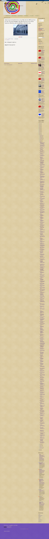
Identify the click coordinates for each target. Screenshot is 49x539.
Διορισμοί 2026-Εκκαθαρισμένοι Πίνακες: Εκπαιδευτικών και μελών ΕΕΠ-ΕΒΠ (43, 73)
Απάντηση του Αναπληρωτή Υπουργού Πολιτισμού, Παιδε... (42, 229)
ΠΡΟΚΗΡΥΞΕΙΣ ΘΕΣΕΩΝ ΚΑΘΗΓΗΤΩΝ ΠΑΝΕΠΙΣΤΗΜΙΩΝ (42, 329)
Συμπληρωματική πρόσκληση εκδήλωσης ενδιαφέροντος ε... (42, 418)
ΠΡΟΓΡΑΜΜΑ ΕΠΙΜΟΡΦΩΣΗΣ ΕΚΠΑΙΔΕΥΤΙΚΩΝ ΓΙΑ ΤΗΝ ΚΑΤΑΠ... (42, 384)
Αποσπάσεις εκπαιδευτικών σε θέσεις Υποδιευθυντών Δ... (42, 426)
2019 (39, 130)
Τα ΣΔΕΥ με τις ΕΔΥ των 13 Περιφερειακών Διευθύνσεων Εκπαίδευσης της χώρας (43, 115)
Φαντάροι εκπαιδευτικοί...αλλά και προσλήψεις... (42, 399)
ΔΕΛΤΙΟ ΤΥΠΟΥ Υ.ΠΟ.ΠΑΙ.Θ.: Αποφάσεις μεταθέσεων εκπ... (42, 356)
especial (39, 514)
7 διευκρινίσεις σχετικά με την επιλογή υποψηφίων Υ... (42, 223)
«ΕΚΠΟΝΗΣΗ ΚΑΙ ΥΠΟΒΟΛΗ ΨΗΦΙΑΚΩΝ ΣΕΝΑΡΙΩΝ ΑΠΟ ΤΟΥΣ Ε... (42, 332)
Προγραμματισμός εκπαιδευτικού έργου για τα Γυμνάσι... (42, 155)
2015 (39, 134)
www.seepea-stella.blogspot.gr (40, 29)
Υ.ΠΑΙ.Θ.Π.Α (37, 15)
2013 (39, 450)
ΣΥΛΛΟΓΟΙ (31, 15)
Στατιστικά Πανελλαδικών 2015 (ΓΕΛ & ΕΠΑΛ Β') (42, 275)
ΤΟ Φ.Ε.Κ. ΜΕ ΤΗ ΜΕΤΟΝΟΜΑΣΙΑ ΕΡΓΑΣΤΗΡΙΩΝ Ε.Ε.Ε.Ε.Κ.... (42, 353)
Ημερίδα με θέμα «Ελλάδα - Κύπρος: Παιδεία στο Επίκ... (42, 227)
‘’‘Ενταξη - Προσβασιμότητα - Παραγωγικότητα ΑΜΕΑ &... (42, 326)
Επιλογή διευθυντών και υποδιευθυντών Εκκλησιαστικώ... (42, 322)
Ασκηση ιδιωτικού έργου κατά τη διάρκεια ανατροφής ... (42, 208)
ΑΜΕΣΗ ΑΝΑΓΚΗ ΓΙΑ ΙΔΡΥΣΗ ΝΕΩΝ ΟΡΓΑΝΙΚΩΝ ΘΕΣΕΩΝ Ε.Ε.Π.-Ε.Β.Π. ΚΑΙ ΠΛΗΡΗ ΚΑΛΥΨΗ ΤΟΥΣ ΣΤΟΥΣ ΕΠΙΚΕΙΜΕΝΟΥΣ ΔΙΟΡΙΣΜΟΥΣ (42, 471)
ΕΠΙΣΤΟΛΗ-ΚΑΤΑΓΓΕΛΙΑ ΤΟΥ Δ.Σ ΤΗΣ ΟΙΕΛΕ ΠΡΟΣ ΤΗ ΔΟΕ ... (42, 290)
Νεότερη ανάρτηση (6, 63)
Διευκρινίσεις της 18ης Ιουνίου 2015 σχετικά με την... (42, 350)
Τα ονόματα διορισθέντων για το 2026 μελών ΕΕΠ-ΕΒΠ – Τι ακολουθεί (42, 86)
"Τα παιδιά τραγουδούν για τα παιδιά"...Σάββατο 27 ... (42, 309)
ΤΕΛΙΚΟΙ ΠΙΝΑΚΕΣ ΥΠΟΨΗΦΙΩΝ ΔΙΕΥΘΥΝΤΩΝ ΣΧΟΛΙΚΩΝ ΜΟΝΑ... (42, 270)
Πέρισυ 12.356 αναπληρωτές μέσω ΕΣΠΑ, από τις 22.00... (42, 335)
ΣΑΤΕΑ (40, 454)
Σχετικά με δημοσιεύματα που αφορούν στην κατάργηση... (42, 199)
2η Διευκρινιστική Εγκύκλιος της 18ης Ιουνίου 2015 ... (42, 348)
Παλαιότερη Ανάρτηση (34, 63)
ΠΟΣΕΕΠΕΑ (40, 469)
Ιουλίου (40, 140)
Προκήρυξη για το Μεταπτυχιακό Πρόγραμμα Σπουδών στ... (42, 257)
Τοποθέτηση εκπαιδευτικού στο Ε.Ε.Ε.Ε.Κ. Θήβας (42, 160)
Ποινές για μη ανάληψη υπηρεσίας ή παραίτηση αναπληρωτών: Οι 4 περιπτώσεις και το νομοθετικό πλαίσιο (41, 92)
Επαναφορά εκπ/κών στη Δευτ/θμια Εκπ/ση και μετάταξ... (42, 259)
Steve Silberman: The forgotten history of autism (42, 306)
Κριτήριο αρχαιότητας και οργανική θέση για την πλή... (42, 236)
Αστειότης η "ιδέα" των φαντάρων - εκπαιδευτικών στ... (42, 397)
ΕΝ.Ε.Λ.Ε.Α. (40, 496)
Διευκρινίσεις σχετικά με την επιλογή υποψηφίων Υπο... (42, 277)
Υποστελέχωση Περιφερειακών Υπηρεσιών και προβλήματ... (41, 409)
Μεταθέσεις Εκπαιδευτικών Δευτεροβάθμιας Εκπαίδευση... (42, 279)
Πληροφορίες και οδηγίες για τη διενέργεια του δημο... (42, 174)
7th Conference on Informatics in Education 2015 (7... (42, 379)
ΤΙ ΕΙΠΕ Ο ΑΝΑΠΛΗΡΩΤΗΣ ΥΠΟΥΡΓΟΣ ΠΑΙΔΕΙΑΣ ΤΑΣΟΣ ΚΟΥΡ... (42, 312)
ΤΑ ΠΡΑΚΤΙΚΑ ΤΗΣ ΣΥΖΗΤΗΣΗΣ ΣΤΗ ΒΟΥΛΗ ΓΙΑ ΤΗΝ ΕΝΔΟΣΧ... (42, 315)
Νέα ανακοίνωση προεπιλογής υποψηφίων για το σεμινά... (42, 421)
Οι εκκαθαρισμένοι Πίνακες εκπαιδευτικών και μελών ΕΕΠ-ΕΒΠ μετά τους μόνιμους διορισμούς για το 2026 (41, 58)
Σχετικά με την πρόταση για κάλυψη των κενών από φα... (42, 317)
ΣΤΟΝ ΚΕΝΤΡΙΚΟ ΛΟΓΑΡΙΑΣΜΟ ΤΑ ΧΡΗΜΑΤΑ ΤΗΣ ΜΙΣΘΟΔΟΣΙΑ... (42, 162)
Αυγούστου (41, 139)
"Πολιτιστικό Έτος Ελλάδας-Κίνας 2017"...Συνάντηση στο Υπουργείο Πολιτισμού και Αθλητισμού (41, 66)
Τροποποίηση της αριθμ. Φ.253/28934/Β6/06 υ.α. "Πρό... (42, 282)
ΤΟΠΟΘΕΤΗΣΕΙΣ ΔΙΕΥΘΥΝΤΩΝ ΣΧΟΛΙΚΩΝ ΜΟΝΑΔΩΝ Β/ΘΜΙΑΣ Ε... (42, 189)
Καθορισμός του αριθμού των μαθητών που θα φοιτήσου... (42, 394)
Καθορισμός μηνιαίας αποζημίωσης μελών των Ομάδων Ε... (42, 254)
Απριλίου (41, 445)
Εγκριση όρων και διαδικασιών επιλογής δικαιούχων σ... (42, 413)
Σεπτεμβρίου (41, 138)
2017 (39, 132)
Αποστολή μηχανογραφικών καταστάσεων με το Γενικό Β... (42, 272)
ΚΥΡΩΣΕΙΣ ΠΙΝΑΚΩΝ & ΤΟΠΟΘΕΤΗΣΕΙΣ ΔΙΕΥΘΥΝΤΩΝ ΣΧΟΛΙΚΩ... (42, 320)
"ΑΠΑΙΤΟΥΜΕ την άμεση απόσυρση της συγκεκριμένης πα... (42, 267)
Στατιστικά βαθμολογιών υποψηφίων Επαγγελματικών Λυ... (42, 232)
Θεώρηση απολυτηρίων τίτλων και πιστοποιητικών (42, 153)
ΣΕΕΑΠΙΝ (40, 489)
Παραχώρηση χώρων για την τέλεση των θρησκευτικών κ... (42, 386)
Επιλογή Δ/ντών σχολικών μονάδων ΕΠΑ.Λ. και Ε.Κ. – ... (42, 377)
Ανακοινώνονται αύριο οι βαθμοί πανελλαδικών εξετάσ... (42, 288)
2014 (39, 449)
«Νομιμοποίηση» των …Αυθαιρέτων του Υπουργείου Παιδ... (42, 388)
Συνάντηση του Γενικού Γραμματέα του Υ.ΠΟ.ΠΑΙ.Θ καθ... (42, 167)
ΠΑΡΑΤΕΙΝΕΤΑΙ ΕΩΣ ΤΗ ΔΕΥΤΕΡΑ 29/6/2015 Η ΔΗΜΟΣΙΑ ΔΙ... (42, 245)
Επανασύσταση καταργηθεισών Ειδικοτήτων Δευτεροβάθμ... (41, 440)
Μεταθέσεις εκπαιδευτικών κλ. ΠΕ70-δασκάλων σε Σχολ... (42, 403)
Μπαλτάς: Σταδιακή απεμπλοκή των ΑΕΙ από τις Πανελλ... (42, 442)
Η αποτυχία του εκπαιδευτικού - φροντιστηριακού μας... (42, 194)
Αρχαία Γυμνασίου (40, 515)
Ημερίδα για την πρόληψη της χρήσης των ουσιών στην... (42, 401)
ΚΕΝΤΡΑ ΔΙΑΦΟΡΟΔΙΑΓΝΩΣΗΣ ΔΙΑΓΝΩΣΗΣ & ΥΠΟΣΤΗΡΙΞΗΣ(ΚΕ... (42, 143)
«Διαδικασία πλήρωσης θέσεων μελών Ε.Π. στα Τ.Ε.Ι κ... (42, 210)
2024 (39, 125)
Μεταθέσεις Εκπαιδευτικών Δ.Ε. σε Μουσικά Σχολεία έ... (42, 366)
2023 (39, 126)
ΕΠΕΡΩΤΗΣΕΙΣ (14, 15)
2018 (39, 131)
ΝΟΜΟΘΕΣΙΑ (26, 15)
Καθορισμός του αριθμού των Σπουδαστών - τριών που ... (42, 324)
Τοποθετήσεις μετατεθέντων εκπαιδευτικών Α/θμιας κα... (42, 179)
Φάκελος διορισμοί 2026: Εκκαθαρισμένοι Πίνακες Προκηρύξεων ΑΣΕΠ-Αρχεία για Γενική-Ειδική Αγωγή (41, 51)
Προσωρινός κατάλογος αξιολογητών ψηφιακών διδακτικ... (42, 204)
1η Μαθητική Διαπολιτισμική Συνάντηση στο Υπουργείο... (41, 201)
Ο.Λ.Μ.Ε (39, 517)
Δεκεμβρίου (41, 135)
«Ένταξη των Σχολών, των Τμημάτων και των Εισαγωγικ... (42, 297)
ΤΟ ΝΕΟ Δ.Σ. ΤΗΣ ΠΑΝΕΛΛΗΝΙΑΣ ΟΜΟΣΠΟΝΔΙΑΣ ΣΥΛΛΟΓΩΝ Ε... (42, 186)
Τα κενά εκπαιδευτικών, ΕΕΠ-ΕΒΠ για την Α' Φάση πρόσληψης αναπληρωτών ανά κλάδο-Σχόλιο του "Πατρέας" (41, 107)
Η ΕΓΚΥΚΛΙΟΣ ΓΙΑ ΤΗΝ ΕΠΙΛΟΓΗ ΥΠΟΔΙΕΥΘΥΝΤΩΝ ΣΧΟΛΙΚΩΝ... (42, 406)
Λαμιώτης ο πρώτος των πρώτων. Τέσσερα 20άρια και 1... (42, 248)
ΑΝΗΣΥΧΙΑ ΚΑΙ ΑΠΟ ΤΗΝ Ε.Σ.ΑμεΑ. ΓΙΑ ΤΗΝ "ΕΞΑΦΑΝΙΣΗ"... (42, 411)
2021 (39, 128)
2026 (39, 123)
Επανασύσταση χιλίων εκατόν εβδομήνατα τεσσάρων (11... (42, 250)
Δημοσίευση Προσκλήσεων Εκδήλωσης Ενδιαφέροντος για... (42, 158)
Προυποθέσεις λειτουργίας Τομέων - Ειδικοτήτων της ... (42, 243)
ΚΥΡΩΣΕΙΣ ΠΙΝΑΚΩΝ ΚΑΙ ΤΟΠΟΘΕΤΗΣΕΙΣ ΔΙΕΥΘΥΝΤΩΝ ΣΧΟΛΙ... (42, 212)
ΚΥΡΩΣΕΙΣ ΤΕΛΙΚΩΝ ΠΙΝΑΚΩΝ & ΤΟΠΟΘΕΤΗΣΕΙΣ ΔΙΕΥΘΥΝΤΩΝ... (42, 346)
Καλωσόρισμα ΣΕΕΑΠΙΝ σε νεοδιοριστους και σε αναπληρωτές (41, 491)
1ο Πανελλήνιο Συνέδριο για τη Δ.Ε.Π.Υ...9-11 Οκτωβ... (42, 197)
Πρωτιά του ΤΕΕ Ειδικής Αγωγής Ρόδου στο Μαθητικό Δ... (42, 369)
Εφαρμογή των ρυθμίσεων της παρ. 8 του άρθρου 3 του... (42, 241)
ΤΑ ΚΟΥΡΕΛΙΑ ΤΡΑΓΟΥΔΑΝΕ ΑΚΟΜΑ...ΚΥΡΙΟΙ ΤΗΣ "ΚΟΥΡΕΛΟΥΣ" (42, 341)
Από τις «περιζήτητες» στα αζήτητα (42, 337)
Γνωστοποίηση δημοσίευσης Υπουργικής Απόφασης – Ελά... (42, 234)
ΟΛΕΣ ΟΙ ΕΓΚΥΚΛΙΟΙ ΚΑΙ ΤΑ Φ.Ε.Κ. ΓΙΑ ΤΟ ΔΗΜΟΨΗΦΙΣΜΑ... (42, 145)
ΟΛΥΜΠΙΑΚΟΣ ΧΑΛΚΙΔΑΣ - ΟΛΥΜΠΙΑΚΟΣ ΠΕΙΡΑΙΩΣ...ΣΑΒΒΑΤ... (42, 262)
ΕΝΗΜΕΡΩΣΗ (8, 15)
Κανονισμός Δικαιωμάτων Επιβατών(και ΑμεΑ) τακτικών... (42, 239)
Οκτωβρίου (41, 137)
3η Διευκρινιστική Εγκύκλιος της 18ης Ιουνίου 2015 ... (42, 339)
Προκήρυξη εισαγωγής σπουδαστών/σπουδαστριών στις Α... (42, 415)
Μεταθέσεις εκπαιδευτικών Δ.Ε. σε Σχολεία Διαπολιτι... (42, 292)
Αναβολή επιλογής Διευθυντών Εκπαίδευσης (42, 149)
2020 (39, 129)
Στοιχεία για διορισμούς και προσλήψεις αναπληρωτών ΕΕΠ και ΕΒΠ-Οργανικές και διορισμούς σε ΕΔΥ (41, 79)
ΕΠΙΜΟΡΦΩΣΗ (20, 15)
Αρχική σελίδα (20, 63)
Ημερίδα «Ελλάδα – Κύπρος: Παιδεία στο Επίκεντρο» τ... (42, 151)
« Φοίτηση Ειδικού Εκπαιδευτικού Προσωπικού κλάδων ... (42, 428)
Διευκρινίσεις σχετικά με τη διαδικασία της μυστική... (42, 373)
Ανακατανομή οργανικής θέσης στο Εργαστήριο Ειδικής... (42, 375)
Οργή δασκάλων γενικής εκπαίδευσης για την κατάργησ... (42, 435)
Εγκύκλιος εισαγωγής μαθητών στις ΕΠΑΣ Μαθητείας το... (42, 284)
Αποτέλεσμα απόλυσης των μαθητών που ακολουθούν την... (42, 206)
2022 (39, 127)
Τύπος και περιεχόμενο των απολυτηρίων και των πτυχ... (42, 423)
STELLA (8, 3)
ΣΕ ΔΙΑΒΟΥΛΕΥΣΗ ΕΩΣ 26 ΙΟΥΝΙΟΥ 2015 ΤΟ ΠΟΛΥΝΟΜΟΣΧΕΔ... (42, 344)
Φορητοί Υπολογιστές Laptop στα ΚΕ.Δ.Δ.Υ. (42, 184)
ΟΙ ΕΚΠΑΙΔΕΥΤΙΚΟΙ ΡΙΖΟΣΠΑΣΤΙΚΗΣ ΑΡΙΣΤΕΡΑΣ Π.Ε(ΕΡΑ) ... (42, 301)
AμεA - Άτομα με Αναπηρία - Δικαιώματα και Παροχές (42, 463)
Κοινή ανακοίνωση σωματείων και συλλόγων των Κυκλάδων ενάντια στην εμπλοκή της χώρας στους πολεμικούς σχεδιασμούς (42, 482)
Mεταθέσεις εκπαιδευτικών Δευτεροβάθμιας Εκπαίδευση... (42, 358)
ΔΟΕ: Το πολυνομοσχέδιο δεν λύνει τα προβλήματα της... (42, 304)
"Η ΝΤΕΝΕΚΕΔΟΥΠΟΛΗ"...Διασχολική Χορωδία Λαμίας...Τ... (42, 433)
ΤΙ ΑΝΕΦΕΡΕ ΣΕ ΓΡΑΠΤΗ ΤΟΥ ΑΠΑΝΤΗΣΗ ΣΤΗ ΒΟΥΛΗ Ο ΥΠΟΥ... (42, 295)
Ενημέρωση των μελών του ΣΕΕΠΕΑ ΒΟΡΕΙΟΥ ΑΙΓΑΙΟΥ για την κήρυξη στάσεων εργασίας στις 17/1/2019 (42, 504)
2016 (39, 133)
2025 (39, 124)
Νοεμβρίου (41, 136)
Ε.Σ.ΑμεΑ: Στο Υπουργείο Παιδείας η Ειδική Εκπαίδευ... (42, 225)
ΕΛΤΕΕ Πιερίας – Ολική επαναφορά (42, 147)
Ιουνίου (40, 141)
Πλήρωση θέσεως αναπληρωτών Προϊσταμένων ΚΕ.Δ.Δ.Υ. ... (41, 252)
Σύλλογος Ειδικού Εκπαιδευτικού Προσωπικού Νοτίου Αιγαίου (41, 480)
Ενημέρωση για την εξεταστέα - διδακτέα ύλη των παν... (42, 371)
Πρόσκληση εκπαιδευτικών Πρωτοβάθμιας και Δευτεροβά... (42, 169)
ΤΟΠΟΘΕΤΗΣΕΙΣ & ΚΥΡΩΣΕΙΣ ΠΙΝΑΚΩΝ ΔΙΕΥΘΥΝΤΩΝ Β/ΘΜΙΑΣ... (42, 177)
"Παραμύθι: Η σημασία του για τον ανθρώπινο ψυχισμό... (42, 437)
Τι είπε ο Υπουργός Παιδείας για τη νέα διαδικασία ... (42, 390)
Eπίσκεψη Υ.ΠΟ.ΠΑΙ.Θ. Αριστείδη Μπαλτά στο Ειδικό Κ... (42, 165)
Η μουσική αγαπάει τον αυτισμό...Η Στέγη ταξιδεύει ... (42, 381)
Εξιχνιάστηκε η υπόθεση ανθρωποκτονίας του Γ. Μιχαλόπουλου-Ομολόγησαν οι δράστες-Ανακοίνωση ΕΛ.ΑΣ (41, 100)
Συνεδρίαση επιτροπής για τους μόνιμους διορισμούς (42, 299)
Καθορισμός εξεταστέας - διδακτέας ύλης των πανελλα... (42, 286)
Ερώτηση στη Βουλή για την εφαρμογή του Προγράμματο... (42, 392)
